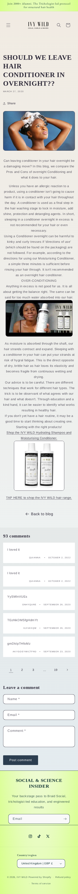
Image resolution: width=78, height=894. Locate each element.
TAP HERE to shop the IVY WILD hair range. (39, 497)
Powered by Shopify (39, 877)
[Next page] (67, 669)
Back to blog (42, 514)
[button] (8, 25)
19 (56, 669)
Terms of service (41, 883)
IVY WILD (22, 877)
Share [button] (11, 103)
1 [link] (11, 670)
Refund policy (63, 877)
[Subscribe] (64, 819)
